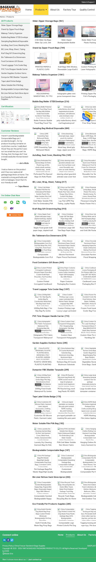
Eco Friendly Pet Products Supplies (11, 98)
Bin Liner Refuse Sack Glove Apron (14, 93)
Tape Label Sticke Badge (11, 81)
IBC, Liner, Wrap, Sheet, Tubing (13, 49)
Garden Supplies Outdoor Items (13, 73)
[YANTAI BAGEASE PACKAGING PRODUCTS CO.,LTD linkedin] (4, 540)
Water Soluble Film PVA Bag (12, 85)
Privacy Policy (8, 546)
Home (29, 9)
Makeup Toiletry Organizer (11, 33)
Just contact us (34, 560)
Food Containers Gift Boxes (12, 61)
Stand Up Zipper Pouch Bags (12, 29)
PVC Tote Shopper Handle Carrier (14, 69)
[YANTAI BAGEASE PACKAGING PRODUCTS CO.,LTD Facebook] (8, 540)
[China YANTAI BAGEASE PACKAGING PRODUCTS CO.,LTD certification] (7, 117)
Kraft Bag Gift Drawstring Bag (13, 53)
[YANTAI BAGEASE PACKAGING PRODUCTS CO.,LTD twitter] (12, 540)
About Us (55, 9)
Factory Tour (69, 9)
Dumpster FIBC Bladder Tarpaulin (14, 77)
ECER (7, 551)
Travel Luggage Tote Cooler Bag (14, 65)
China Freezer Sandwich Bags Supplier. (30, 546)
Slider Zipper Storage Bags (12, 25)
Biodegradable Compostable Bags (14, 89)
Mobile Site (8, 554)
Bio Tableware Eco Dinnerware (13, 57)
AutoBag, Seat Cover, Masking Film (15, 45)
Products (40, 9)
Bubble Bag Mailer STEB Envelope (14, 37)
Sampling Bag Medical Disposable (14, 41)
